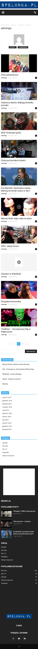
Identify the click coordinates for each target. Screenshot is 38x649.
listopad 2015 (7, 429)
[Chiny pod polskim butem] (19, 149)
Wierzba (5, 384)
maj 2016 (5, 410)
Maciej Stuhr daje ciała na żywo (16, 218)
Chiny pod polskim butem (13, 160)
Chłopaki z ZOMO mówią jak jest (24, 511)
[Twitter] (19, 639)
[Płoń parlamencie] (19, 63)
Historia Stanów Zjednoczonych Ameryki (15, 364)
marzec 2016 (6, 417)
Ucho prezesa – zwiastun (22, 521)
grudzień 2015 (7, 426)
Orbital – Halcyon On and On (11, 379)
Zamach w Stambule (11, 274)
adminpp (4, 77)
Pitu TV (4, 449)
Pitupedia (5, 452)
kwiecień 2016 (7, 413)
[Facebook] (13, 639)
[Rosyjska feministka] (19, 290)
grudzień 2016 (7, 401)
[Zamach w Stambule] (19, 262)
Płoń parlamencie (9, 75)
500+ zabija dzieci (10, 246)
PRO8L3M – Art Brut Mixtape (12, 374)
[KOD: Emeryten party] (19, 121)
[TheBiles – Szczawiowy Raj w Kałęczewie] (19, 318)
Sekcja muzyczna (8, 456)
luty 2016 (5, 420)
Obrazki (4, 443)
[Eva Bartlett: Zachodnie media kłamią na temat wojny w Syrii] (19, 176)
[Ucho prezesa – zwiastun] (6, 524)
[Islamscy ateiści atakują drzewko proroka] (19, 91)
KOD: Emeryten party (11, 132)
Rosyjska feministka (11, 301)
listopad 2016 (7, 404)
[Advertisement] (19, 19)
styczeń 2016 (6, 423)
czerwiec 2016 (7, 407)
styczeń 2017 (6, 397)
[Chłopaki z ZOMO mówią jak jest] (6, 514)
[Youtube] (25, 639)
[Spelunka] (19, 5)
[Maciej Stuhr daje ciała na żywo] (19, 207)
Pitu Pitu (5, 446)
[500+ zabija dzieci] (19, 234)
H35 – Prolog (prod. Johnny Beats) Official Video (18, 369)
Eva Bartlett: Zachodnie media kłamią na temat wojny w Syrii (15, 189)
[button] (35, 12)
